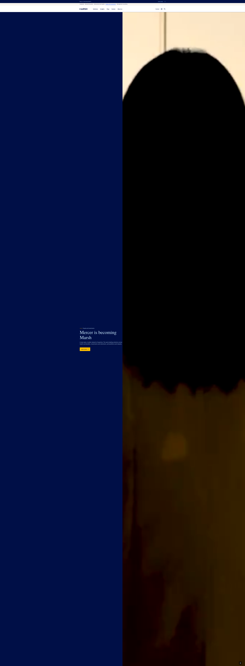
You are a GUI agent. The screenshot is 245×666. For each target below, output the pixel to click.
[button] (165, 2)
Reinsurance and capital (99, 4)
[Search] (164, 9)
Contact (157, 9)
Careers (113, 9)
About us (120, 9)
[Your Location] (161, 9)
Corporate (82, 4)
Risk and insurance (89, 4)
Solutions (95, 9)
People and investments (111, 4)
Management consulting (122, 4)
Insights (102, 9)
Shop (108, 9)
